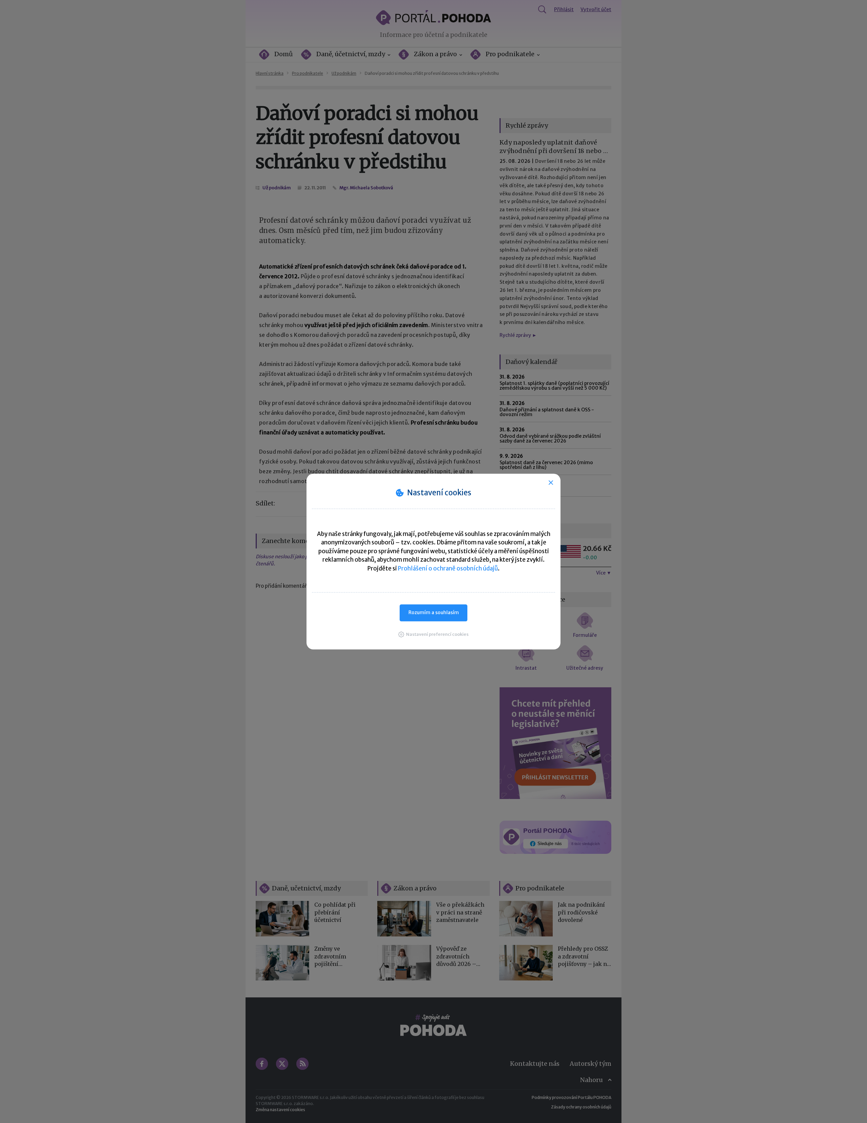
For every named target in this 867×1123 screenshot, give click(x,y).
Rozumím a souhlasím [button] (433, 612)
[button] (433, 634)
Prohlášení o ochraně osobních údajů (448, 568)
